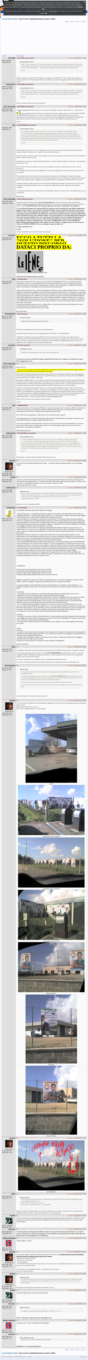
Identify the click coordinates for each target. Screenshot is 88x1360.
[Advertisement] (44, 39)
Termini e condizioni (8, 1356)
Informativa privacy (20, 1356)
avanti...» (84, 21)
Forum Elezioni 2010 (9, 19)
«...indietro (71, 21)
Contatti (29, 1356)
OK (46, 13)
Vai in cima (83, 1356)
